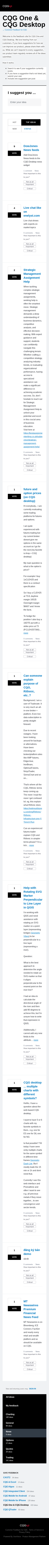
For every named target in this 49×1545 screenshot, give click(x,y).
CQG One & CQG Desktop (16, 1505)
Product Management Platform (34, 1537)
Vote (14, 153)
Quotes (9, 1449)
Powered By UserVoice (12, 1537)
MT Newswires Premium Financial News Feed (31, 1309)
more (26, 633)
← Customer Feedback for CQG (15, 30)
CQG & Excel (10, 1482)
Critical (31, 189)
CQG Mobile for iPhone (14, 1500)
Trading (9, 1457)
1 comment (28, 171)
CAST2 (7, 1477)
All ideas (10, 1397)
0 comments (28, 233)
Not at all (31, 182)
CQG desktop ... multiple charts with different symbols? (33, 1090)
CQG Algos (9, 1487)
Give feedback (10, 1473)
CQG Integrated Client (14, 1491)
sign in (32, 1389)
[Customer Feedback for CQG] (24, 5)
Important (31, 184)
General (10, 1423)
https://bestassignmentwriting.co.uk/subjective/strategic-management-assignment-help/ (33, 440)
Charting (10, 1414)
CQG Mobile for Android (15, 1496)
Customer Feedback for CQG (16, 1530)
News (37, 171)
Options (10, 1440)
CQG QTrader (10, 1509)
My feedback (12, 1406)
